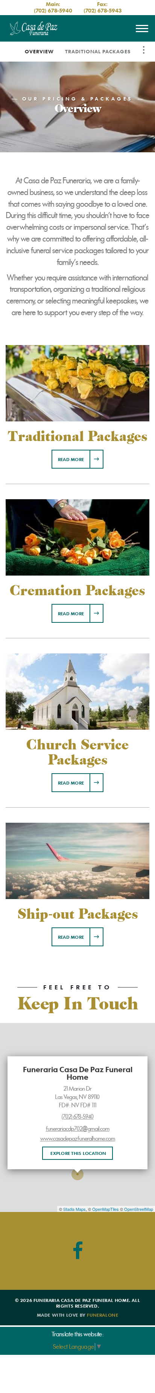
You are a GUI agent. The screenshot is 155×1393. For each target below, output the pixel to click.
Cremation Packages (77, 591)
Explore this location (78, 1153)
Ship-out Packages (77, 914)
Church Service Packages (77, 752)
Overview (39, 51)
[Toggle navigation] (142, 28)
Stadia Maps (74, 1209)
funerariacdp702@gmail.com (77, 1128)
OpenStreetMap (138, 1209)
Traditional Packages (98, 51)
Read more (80, 459)
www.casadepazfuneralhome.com (77, 1138)
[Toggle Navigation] (143, 50)
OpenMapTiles (105, 1209)
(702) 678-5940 (53, 10)
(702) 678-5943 (103, 10)
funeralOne (102, 1315)
